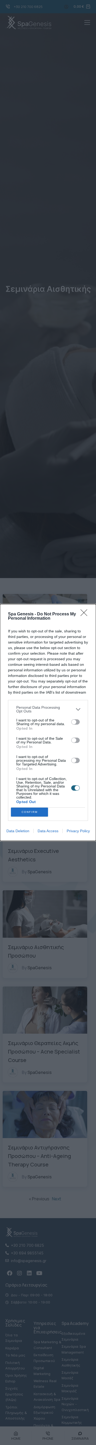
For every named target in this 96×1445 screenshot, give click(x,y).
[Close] (86, 614)
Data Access (48, 831)
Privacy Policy (78, 831)
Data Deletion (17, 831)
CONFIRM (30, 811)
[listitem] (48, 709)
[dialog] (48, 722)
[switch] (75, 722)
